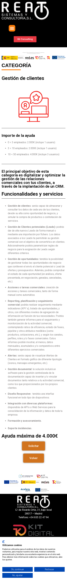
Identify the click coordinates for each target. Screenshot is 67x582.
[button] (12, 28)
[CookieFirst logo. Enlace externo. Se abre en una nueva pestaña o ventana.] (3, 541)
